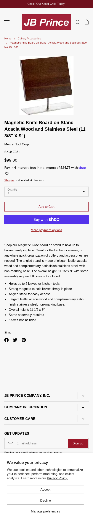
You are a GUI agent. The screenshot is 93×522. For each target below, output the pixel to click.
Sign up (78, 443)
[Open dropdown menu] (83, 395)
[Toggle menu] (7, 22)
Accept (45, 489)
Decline (45, 500)
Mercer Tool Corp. (17, 144)
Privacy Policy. (57, 478)
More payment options (46, 230)
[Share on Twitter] (15, 340)
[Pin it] (23, 340)
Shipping (9, 180)
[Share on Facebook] (6, 340)
